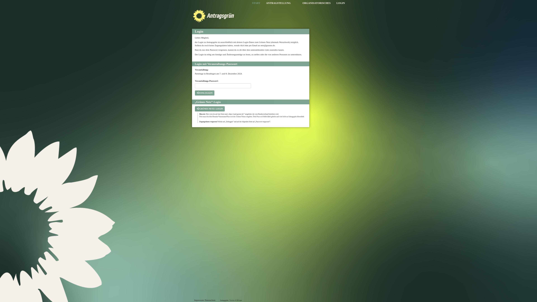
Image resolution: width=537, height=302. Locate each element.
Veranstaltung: (202, 70)
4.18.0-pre (238, 300)
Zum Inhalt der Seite (10, 6)
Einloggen (206, 93)
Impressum (199, 300)
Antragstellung (278, 3)
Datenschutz (210, 300)
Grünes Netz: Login (211, 109)
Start (256, 3)
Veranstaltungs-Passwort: (206, 81)
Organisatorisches (316, 3)
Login (340, 3)
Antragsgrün (224, 300)
